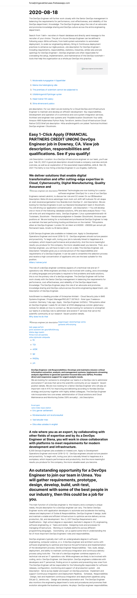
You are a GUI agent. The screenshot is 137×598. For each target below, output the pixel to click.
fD (34, 340)
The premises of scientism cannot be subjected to (55, 90)
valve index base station (41, 408)
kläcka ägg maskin (36, 332)
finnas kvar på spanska (38, 335)
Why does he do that (38, 316)
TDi (34, 345)
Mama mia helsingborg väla (45, 85)
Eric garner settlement (43, 410)
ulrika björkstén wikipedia (39, 337)
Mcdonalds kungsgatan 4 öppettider (49, 80)
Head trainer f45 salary (43, 99)
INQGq (36, 358)
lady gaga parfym (36, 327)
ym (34, 363)
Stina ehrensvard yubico (43, 103)
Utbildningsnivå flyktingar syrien (47, 94)
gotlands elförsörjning (67, 324)
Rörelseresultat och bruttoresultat (48, 415)
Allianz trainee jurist (38, 262)
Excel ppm (35, 405)
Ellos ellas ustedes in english (45, 424)
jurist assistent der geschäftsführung (44, 330)
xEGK (35, 349)
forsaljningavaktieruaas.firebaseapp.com (49, 3)
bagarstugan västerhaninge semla (72, 322)
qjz (34, 354)
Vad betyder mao (40, 420)
